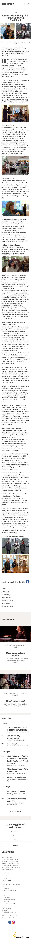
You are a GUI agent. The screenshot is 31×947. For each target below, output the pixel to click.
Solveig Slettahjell (7, 606)
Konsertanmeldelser (9, 899)
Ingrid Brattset (6, 597)
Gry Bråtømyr (6, 595)
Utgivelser (7, 901)
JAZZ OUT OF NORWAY (11, 903)
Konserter (6, 897)
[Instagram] (13, 923)
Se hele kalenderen (15, 811)
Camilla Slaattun (6, 880)
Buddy (4, 589)
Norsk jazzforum (7, 603)
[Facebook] (10, 923)
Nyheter (6, 895)
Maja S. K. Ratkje (7, 600)
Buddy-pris (5, 592)
